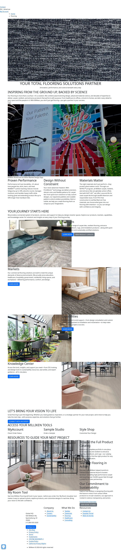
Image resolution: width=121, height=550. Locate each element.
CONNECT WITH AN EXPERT (18, 421)
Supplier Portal (88, 513)
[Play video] (9, 102)
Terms (31, 534)
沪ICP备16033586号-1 (36, 539)
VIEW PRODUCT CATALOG (84, 234)
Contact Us (31, 527)
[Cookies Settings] (3, 546)
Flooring (68, 516)
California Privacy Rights (37, 544)
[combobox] (60, 9)
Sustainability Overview (88, 502)
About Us (50, 511)
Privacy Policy (33, 532)
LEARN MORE (67, 234)
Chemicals (68, 513)
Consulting (68, 520)
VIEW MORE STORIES (88, 505)
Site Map (32, 530)
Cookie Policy (33, 541)
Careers (49, 513)
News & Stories (88, 516)
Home (13, 14)
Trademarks (33, 537)
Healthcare (69, 518)
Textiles (67, 511)
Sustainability (51, 516)
